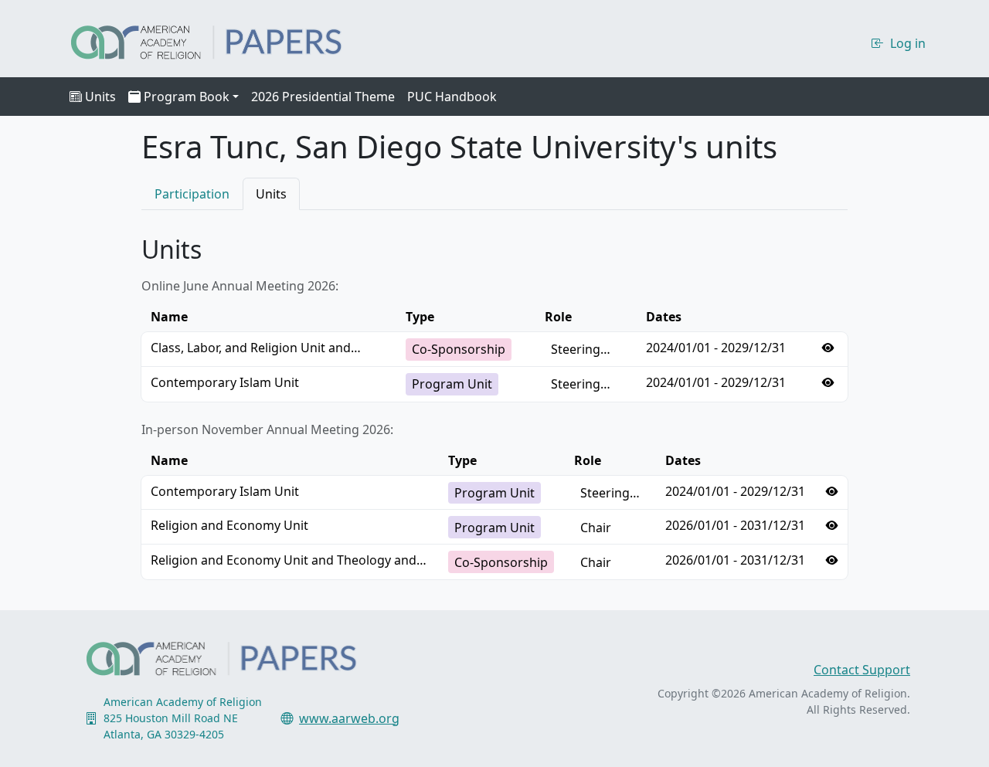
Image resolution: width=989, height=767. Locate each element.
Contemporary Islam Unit (225, 382)
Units (100, 96)
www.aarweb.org (349, 718)
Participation (192, 193)
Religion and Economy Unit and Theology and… (289, 559)
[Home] (219, 40)
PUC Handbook (452, 96)
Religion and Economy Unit (229, 525)
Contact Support (862, 669)
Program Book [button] (186, 96)
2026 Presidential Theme (323, 96)
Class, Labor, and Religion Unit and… (256, 347)
